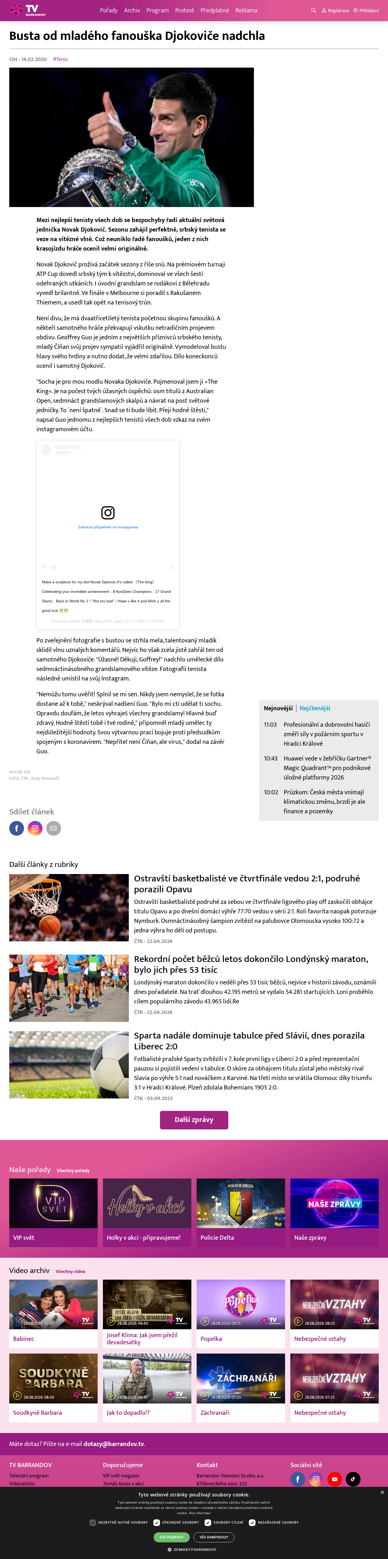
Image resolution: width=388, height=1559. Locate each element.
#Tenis (60, 59)
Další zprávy (194, 1119)
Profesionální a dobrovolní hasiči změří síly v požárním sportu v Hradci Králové (327, 734)
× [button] (382, 1493)
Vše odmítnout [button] (214, 1537)
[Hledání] (314, 10)
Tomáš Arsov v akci (123, 1484)
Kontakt (207, 1465)
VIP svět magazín (121, 1476)
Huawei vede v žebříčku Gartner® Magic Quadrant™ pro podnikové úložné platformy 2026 (327, 768)
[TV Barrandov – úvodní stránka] (27, 10)
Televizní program (29, 1476)
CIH (13, 59)
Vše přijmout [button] (172, 1537)
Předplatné (215, 10)
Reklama (246, 10)
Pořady (109, 10)
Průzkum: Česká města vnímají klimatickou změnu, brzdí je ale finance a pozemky (324, 801)
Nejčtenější (315, 708)
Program (157, 10)
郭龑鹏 (87, 621)
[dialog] (194, 1523)
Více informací (200, 1513)
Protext (184, 10)
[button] (194, 1549)
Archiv (132, 10)
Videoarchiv (22, 1484)
